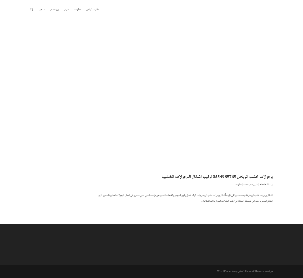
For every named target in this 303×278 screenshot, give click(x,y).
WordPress (224, 271)
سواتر (66, 10)
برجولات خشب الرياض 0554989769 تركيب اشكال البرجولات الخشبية (217, 176)
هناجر (42, 10)
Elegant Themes (254, 271)
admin (263, 184)
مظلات (78, 10)
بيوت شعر (54, 10)
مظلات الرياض (92, 10)
